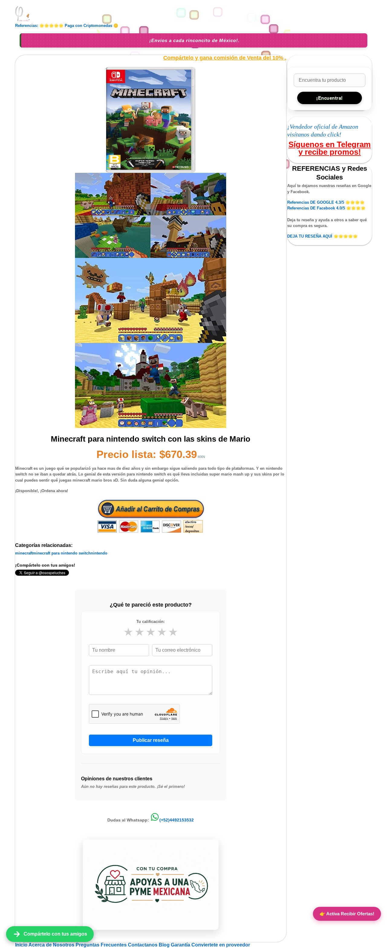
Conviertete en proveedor (220, 944)
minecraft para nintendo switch (62, 553)
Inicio (21, 944)
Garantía (180, 944)
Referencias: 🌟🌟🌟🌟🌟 (39, 25)
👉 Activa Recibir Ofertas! (347, 913)
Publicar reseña (151, 740)
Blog (165, 944)
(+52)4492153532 (176, 820)
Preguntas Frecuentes (102, 944)
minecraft (24, 553)
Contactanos (143, 944)
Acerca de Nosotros (52, 944)
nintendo (99, 553)
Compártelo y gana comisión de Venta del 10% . (224, 58)
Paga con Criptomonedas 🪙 (91, 25)
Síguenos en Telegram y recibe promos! (329, 148)
